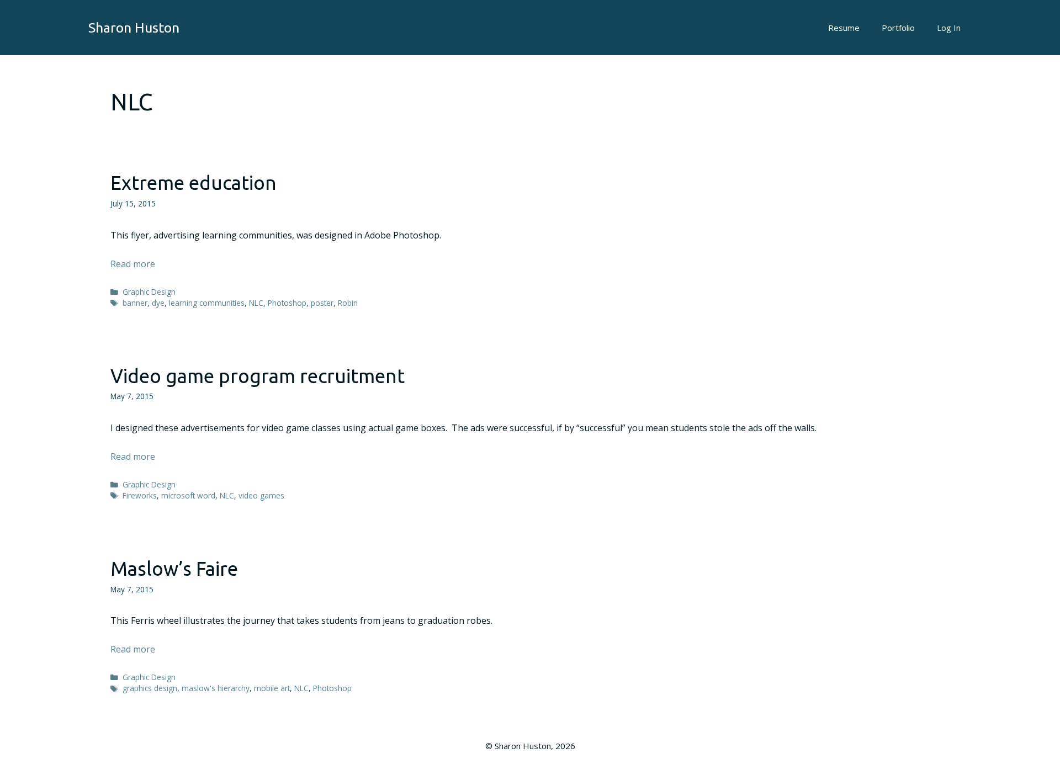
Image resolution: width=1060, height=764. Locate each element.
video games (261, 495)
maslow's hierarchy (216, 688)
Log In (949, 27)
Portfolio (898, 27)
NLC (256, 303)
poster (322, 303)
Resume (844, 27)
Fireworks (140, 495)
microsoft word (188, 495)
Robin (348, 303)
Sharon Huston (133, 27)
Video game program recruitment (257, 376)
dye (158, 303)
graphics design (150, 688)
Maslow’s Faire (174, 569)
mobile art (272, 688)
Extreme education (193, 183)
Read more (132, 264)
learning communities (207, 303)
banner (135, 303)
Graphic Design (149, 291)
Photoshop (287, 303)
